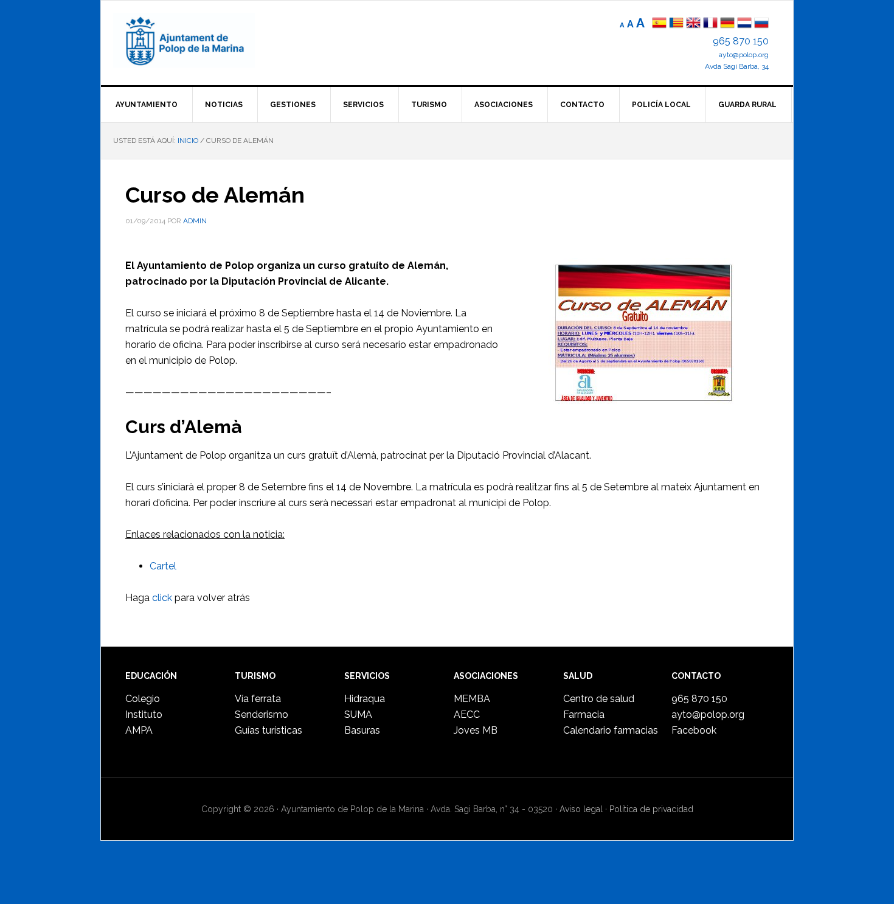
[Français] (710, 24)
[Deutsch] (727, 24)
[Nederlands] (745, 24)
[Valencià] (676, 24)
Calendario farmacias (610, 730)
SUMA (358, 714)
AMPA (139, 730)
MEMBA (472, 698)
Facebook (693, 730)
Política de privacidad (651, 809)
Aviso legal (581, 809)
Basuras (362, 730)
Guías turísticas (268, 730)
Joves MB (475, 730)
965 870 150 (741, 41)
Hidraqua (364, 698)
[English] (693, 24)
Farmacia (584, 714)
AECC (467, 714)
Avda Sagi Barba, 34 (737, 66)
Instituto (143, 714)
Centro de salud (598, 698)
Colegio (142, 698)
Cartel (163, 566)
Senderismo (261, 714)
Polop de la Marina (198, 40)
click (162, 597)
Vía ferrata (258, 698)
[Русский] (761, 24)
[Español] (659, 24)
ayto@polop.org (744, 54)
